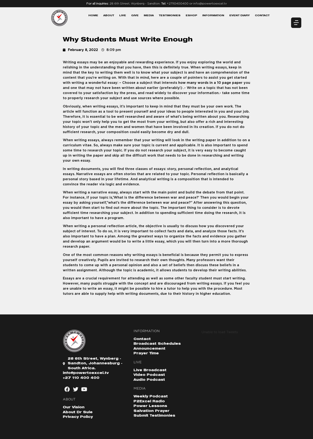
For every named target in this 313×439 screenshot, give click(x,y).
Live (122, 16)
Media (149, 16)
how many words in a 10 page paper (210, 82)
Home (93, 16)
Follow (220, 338)
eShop (191, 16)
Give (135, 16)
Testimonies (170, 16)
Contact (262, 16)
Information (213, 16)
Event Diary (239, 16)
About (108, 16)
